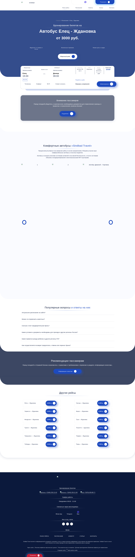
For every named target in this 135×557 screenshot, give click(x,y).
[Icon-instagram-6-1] (67, 524)
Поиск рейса (65, 7)
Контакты (111, 7)
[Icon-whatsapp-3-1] (75, 2)
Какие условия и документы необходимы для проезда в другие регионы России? (50, 332)
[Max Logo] (85, 2)
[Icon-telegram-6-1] (80, 2)
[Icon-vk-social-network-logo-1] (63, 524)
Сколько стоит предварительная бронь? (35, 326)
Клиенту (90, 7)
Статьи (101, 7)
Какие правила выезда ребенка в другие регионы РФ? (40, 339)
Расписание (79, 7)
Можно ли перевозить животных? (33, 319)
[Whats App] (59, 512)
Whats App (59, 514)
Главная (58, 20)
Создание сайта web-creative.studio (67, 550)
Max (78, 514)
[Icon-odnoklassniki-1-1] (71, 524)
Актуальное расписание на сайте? (33, 312)
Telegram (69, 514)
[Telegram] (69, 512)
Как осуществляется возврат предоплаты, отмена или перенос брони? (46, 345)
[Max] (78, 512)
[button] (82, 84)
